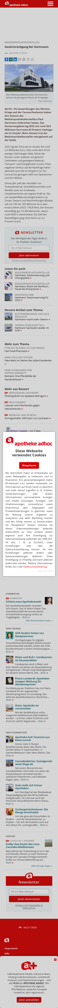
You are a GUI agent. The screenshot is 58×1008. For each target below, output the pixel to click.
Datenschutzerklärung (35, 566)
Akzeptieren (29, 465)
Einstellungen (45, 571)
